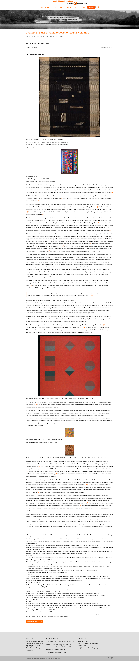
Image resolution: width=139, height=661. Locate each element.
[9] (110, 230)
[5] (27, 212)
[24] (88, 503)
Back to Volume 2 (34, 622)
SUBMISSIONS (59, 36)
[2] (62, 198)
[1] (112, 192)
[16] (104, 325)
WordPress (56, 658)
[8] (106, 228)
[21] (56, 474)
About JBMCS (50, 36)
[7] (98, 223)
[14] (31, 285)
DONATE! (91, 7)
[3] (38, 201)
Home (28, 36)
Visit (41, 7)
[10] (104, 239)
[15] (92, 295)
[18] (36, 404)
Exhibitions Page (53, 649)
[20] (27, 471)
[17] (84, 327)
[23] (38, 492)
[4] (97, 207)
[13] (49, 251)
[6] (43, 214)
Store (83, 7)
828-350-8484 (93, 643)
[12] (63, 246)
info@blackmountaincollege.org (88, 648)
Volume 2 (58, 32)
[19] (39, 466)
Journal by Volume (36, 36)
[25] (80, 505)
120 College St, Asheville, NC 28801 (56, 652)
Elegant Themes (39, 658)
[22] (87, 485)
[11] (90, 243)
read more (29, 650)
